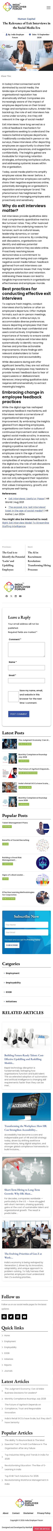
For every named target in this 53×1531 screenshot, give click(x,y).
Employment (12, 973)
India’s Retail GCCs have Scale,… (34, 783)
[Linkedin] (17, 1316)
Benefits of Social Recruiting (15, 840)
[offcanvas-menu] (49, 7)
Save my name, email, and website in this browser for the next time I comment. (31, 696)
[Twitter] (11, 1316)
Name (13, 662)
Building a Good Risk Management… (11, 858)
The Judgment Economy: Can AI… (34, 740)
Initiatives (11, 1001)
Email (12, 675)
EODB (9, 992)
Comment (15, 639)
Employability (13, 982)
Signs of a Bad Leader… (13, 875)
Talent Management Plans (15, 822)
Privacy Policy (33, 939)
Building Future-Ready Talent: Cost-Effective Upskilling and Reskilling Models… (24, 1059)
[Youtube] (24, 1316)
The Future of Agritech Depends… (34, 769)
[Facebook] (4, 1316)
